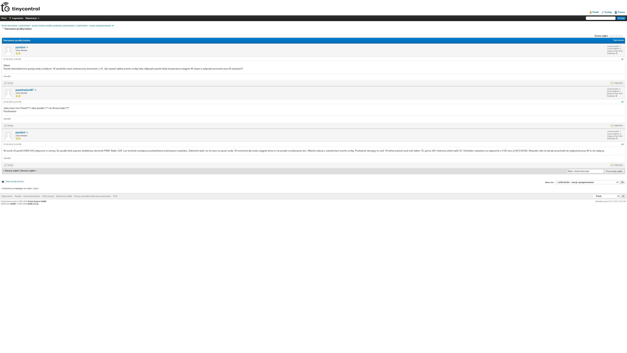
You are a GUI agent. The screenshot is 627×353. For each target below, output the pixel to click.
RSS (115, 196)
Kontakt (18, 196)
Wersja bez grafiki (64, 196)
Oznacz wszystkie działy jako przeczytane (92, 196)
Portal (596, 12)
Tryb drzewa (618, 40)
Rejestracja (31, 18)
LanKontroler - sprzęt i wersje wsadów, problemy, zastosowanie (47, 26)
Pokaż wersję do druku (15, 181)
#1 (622, 59)
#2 (622, 102)
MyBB (13, 204)
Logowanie (17, 18)
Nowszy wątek (28, 170)
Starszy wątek (12, 170)
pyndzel (20, 47)
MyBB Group (33, 204)
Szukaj (608, 12)
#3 (622, 144)
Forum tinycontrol (9, 26)
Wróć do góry (48, 196)
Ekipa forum (7, 196)
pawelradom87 (25, 90)
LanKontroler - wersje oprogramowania (93, 26)
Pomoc (621, 12)
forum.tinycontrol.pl (31, 196)
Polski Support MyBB (37, 201)
